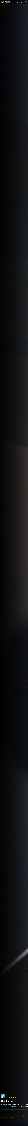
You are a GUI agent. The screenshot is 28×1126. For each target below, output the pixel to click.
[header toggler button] (26, 2)
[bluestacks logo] (5, 2)
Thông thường (6, 1104)
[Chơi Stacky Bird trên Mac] (14, 1111)
